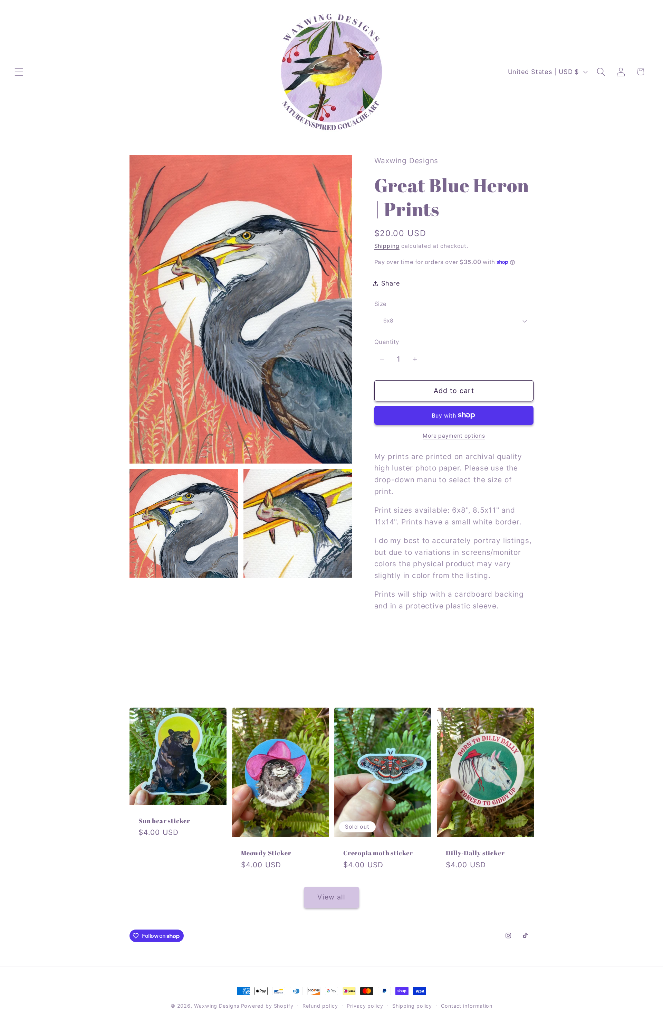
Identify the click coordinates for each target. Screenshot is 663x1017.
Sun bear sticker (164, 821)
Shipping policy (412, 1006)
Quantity (386, 341)
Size (380, 303)
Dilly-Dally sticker (475, 853)
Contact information (466, 1006)
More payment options (454, 435)
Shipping (387, 246)
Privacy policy (365, 1006)
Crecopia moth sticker (378, 853)
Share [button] (390, 283)
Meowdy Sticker (266, 853)
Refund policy (320, 1006)
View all (331, 897)
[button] (19, 72)
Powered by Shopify (267, 1006)
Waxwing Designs (216, 1006)
